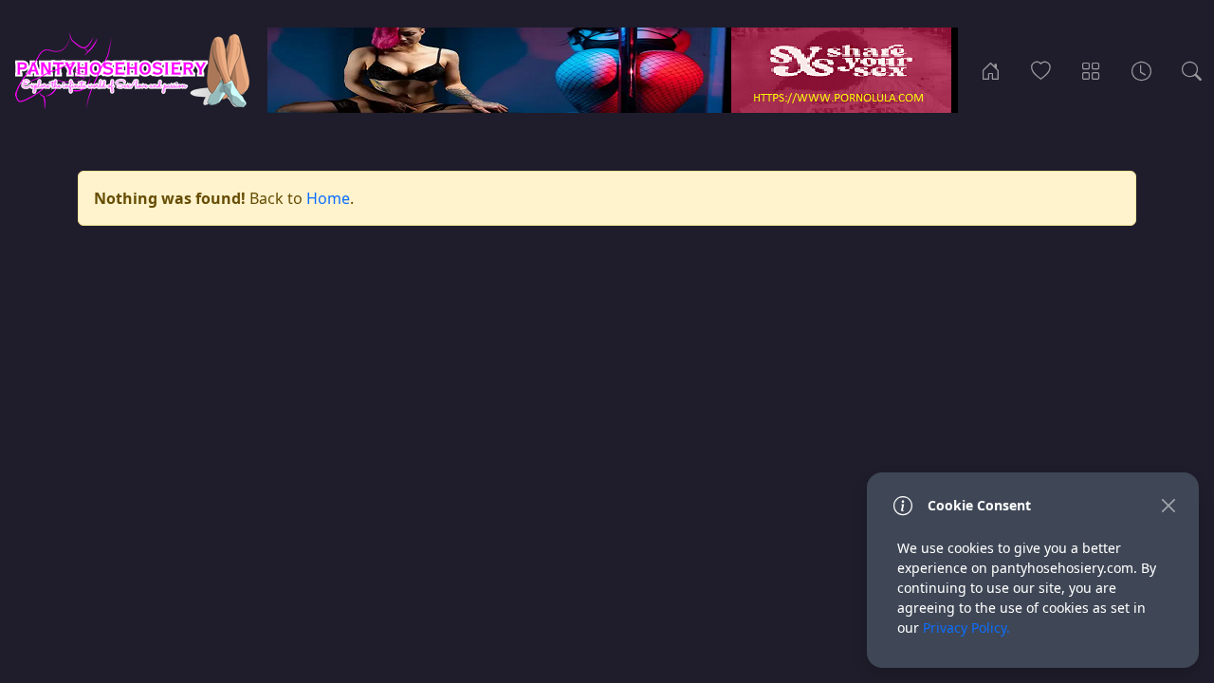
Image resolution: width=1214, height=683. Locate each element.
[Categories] (1091, 70)
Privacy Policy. (966, 627)
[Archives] (1141, 70)
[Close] (1168, 505)
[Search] (1191, 70)
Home (328, 198)
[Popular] (1040, 70)
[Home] (990, 70)
